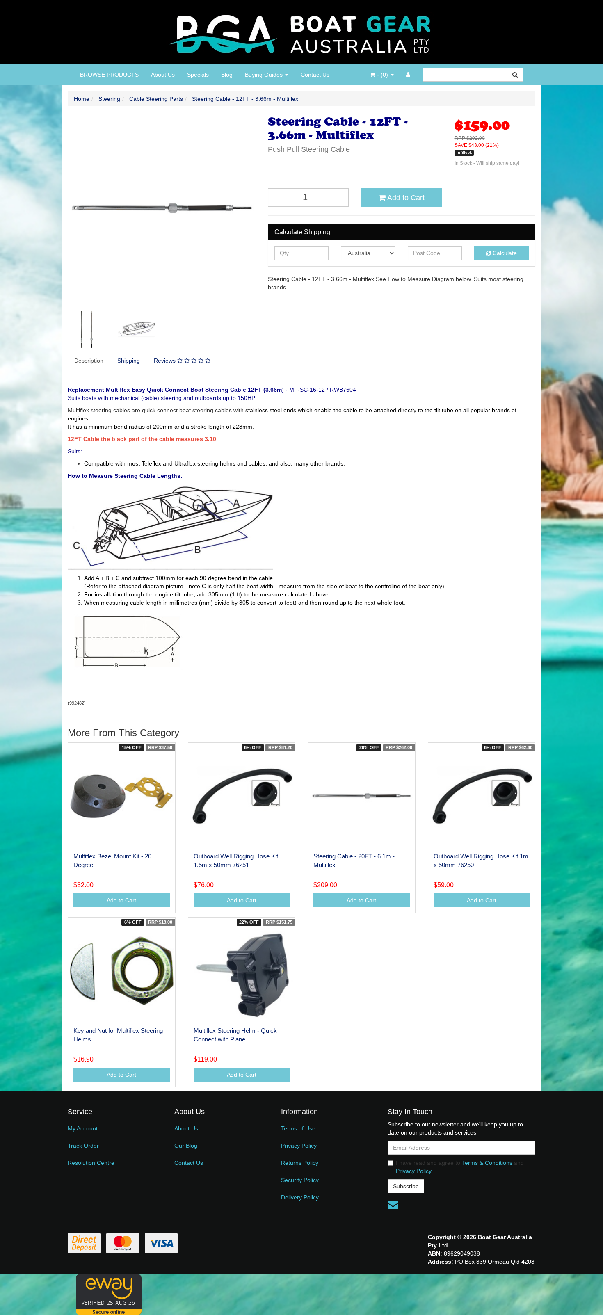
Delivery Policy (300, 1197)
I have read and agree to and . (460, 1167)
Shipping (128, 360)
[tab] (89, 360)
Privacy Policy (299, 1145)
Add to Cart (405, 198)
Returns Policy (299, 1163)
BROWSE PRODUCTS (109, 74)
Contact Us (315, 74)
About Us (163, 74)
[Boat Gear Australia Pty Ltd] (301, 31)
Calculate (504, 253)
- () (382, 74)
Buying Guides (264, 74)
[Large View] (86, 329)
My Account (83, 1128)
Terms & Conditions (487, 1163)
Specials (198, 74)
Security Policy (300, 1180)
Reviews (165, 360)
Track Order (83, 1145)
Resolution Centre (91, 1163)
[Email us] (393, 1205)
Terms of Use (298, 1128)
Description (88, 360)
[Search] (515, 75)
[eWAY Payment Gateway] (109, 1294)
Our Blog (185, 1145)
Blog (227, 74)
